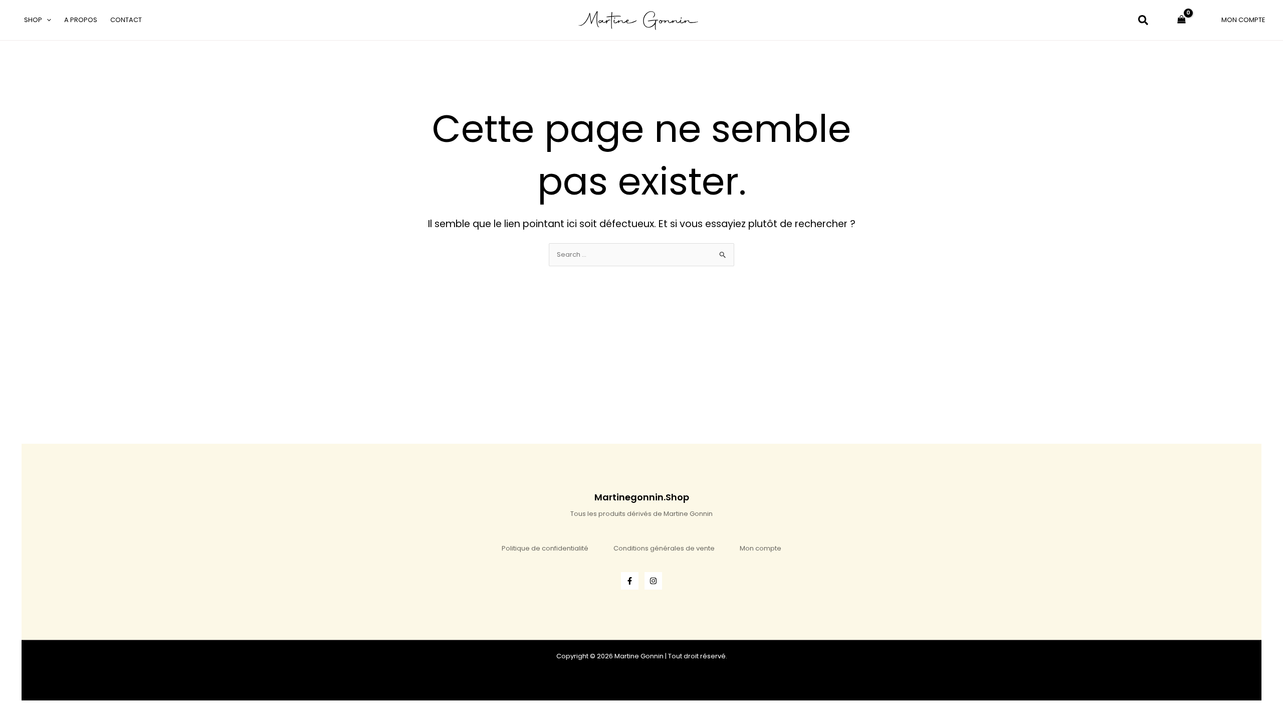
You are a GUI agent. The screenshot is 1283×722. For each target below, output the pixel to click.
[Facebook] (629, 581)
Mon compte (760, 548)
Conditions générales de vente (664, 548)
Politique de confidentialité (545, 548)
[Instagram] (653, 581)
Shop (33, 20)
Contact (126, 20)
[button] (46, 20)
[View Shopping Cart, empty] (1181, 20)
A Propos (80, 20)
